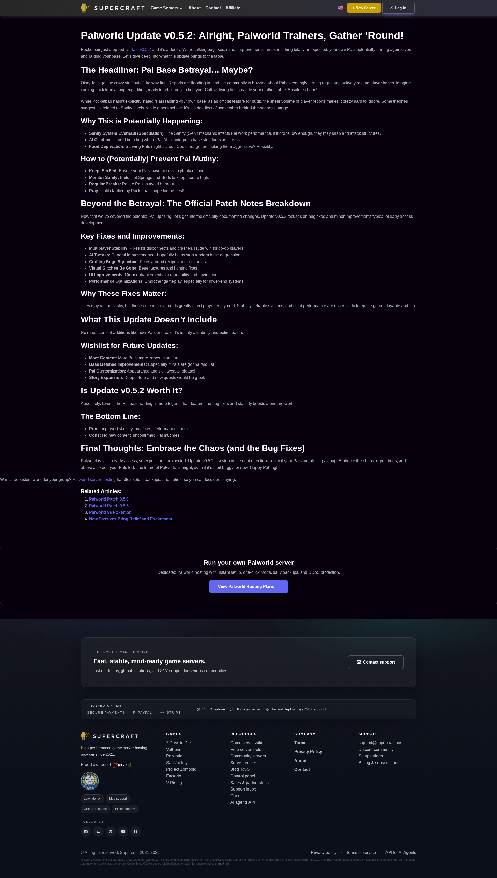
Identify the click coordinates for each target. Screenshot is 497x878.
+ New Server (364, 8)
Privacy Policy (308, 751)
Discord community (376, 749)
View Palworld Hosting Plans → (248, 586)
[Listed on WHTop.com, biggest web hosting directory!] (90, 781)
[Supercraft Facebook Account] (135, 831)
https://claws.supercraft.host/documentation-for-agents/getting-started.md (182, 863)
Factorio (173, 776)
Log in (400, 8)
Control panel (242, 776)
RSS (245, 769)
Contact (213, 8)
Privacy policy (324, 852)
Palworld (174, 756)
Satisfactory (177, 763)
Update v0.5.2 (138, 49)
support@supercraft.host (381, 743)
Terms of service (361, 852)
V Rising (174, 782)
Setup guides (371, 756)
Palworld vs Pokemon (110, 512)
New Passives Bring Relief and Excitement (130, 519)
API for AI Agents (400, 852)
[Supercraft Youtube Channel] (123, 831)
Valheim (173, 749)
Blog (234, 769)
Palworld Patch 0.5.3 (109, 506)
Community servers (248, 756)
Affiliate (232, 8)
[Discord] (86, 831)
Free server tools (245, 749)
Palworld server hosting (94, 479)
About (194, 8)
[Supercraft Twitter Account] (111, 831)
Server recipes (243, 763)
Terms (300, 743)
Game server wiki (246, 743)
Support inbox (243, 789)
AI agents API (242, 802)
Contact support (379, 662)
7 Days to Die (178, 743)
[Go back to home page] (114, 8)
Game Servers (164, 8)
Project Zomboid (181, 769)
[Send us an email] (98, 831)
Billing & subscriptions (379, 763)
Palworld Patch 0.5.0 (109, 499)
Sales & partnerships (249, 782)
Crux (234, 796)
